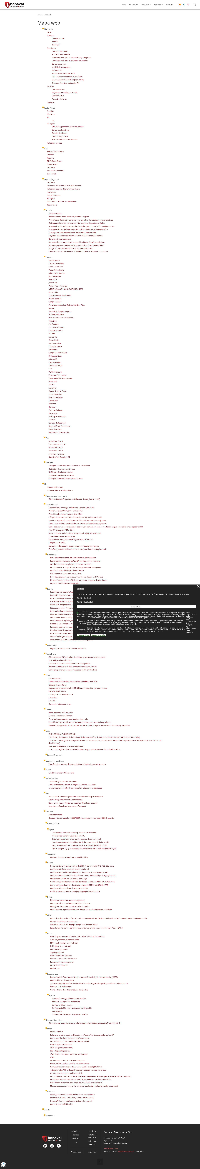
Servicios (50, 86)
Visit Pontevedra (55, 372)
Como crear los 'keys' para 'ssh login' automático (69, 1038)
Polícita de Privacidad (92, 1136)
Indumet (52, 404)
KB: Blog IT (56, 45)
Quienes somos (58, 38)
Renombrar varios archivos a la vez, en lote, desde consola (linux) (76, 1082)
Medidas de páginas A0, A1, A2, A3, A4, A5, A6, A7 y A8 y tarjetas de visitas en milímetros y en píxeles (89, 725)
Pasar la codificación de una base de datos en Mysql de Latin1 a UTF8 (79, 845)
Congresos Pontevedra (58, 353)
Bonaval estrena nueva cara (60, 239)
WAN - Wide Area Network (61, 955)
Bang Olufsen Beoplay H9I (59, 457)
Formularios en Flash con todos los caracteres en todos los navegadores (78, 523)
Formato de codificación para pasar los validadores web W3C (73, 681)
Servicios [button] (157, 5)
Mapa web (92, 1152)
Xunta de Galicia (55, 429)
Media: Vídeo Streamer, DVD (63, 73)
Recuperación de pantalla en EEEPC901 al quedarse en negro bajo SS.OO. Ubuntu (81, 818)
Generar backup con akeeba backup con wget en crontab (73, 611)
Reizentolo (53, 413)
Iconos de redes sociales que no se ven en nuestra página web (74, 546)
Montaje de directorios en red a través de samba (69, 906)
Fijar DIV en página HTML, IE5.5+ (62, 530)
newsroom (51, 192)
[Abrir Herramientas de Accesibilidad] (3, 1164)
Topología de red (57, 952)
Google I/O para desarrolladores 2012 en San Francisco (71, 248)
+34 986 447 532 (111, 1148)
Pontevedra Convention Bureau (61, 318)
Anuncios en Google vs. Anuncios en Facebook (67, 806)
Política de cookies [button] (84, 598)
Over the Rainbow (56, 410)
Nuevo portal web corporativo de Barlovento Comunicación (72, 232)
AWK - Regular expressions (61, 1044)
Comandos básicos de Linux (60, 704)
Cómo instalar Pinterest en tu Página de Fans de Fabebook (72, 784)
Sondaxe (52, 419)
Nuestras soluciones (60, 51)
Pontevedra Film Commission (60, 378)
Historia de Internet (55, 487)
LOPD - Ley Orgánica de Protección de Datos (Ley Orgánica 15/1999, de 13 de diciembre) (84, 749)
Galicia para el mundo (57, 416)
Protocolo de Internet (59, 965)
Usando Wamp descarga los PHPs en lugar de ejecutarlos (71, 507)
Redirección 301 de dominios (62, 980)
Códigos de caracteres (58, 685)
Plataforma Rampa (56, 314)
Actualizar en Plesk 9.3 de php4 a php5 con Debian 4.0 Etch (74, 924)
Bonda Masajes (55, 276)
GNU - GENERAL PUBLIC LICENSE (62, 734)
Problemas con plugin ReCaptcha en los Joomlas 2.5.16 (72, 592)
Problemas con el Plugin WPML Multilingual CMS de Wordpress (75, 567)
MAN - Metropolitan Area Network (64, 943)
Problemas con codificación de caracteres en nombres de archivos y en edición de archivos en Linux (90, 1076)
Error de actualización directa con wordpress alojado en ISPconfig (76, 577)
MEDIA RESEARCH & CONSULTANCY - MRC (66, 289)
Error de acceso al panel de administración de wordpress (73, 558)
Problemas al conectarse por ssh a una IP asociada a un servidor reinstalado (80, 1079)
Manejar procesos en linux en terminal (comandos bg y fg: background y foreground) (84, 1086)
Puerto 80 (53, 279)
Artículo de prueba (56, 454)
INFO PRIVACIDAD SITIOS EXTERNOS (62, 201)
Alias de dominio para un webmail (63, 921)
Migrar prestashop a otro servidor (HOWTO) (68, 648)
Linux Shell (53, 697)
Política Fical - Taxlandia (58, 286)
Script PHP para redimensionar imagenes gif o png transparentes (75, 533)
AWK (52, 1057)
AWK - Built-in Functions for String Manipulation (69, 1054)
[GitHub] (52, 1146)
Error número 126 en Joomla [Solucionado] (67, 633)
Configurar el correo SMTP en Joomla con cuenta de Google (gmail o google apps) (82, 875)
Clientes (50, 154)
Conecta (52, 407)
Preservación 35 (55, 298)
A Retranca (53, 349)
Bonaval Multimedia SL (126, 1151)
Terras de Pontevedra (57, 375)
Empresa (50, 35)
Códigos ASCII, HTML (57, 542)
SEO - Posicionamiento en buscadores (67, 76)
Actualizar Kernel (55, 814)
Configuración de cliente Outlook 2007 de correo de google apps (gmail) (79, 872)
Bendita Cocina (55, 343)
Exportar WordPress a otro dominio (64, 583)
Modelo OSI (55, 968)
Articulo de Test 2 (56, 450)
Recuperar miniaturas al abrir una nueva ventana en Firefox (73, 666)
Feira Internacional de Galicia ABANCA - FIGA (67, 305)
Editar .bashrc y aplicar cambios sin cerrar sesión (69, 1063)
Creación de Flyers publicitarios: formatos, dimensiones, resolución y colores (79, 722)
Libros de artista (55, 346)
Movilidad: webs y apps (61, 67)
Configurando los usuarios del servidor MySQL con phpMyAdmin (76, 1067)
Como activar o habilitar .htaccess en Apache (70, 1014)
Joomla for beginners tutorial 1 (62, 595)
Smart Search (52, 164)
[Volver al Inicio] (14, 4)
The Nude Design (55, 365)
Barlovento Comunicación (59, 432)
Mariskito (52, 388)
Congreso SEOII (55, 302)
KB (48, 117)
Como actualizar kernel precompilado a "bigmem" (70, 903)
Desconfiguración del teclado (60, 660)
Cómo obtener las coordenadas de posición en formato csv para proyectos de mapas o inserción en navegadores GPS (96, 527)
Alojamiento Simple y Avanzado (64, 92)
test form (51, 167)
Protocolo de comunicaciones (62, 962)
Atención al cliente (59, 99)
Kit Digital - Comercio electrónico (62, 469)
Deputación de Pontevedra (59, 426)
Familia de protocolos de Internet (63, 959)
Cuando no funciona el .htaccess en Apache (67, 1060)
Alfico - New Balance (57, 273)
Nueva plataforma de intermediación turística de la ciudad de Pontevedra (78, 229)
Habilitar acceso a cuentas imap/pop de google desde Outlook (75, 891)
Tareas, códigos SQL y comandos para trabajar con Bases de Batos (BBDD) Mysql (84, 848)
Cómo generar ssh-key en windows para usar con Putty (72, 1094)
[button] (195, 4)
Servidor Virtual (58, 96)
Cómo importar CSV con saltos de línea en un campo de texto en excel (77, 657)
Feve (50, 369)
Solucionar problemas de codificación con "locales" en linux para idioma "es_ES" (82, 1035)
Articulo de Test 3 (56, 447)
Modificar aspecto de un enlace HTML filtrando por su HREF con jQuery (77, 520)
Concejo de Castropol (57, 423)
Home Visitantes (53, 195)
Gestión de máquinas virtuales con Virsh (66, 1073)
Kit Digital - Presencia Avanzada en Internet (66, 478)
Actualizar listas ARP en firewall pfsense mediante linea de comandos (78, 1070)
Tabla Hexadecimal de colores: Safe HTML (65, 514)
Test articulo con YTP (57, 444)
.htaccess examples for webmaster (66, 1001)
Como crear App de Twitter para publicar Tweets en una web (73, 803)
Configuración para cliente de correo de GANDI (69, 888)
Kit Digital (51, 124)
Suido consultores (56, 267)
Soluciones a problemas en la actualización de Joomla (71, 640)
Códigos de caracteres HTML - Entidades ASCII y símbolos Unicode (75, 517)
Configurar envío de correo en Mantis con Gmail (69, 869)
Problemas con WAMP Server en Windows (66, 511)
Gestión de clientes (59, 133)
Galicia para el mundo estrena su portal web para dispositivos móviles (77, 223)
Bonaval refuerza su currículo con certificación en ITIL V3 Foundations (76, 242)
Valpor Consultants (56, 270)
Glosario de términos (57, 691)
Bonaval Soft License (55, 151)
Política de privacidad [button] (85, 602)
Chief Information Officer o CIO (61, 773)
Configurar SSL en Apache (62, 1005)
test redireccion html (55, 170)
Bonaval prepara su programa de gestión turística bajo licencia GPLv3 (76, 245)
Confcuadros (54, 324)
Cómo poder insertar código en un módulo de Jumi (70, 617)
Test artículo (52, 205)
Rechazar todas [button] (83, 635)
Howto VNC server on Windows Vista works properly (71, 1101)
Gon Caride (53, 292)
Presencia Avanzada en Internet (65, 139)
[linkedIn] (45, 1146)
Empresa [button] (132, 5)
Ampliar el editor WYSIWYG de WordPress (67, 570)
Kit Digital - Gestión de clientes (61, 472)
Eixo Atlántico (54, 340)
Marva (51, 308)
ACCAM (52, 333)
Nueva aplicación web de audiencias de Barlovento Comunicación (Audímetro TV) (81, 226)
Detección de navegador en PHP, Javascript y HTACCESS (71, 539)
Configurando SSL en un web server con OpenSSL (72, 1008)
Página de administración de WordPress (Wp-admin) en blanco (75, 561)
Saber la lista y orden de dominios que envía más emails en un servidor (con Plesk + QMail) (86, 928)
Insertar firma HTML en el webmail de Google (68, 878)
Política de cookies (54, 143)
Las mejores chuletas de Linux (61, 694)
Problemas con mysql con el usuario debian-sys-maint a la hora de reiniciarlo (81, 909)
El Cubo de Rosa (55, 356)
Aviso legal (75, 1131)
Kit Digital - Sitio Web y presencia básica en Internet (69, 465)
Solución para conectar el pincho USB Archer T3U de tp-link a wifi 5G (77, 936)
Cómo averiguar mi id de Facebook (63, 781)
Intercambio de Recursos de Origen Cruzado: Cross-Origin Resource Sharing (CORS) (84, 977)
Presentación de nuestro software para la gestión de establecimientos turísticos (81, 220)
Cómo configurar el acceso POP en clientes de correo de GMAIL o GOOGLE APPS (82, 882)
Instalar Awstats (56, 1031)
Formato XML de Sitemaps (61, 986)
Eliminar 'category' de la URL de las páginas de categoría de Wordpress (78, 580)
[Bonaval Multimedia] (52, 1138)
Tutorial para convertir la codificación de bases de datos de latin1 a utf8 (80, 842)
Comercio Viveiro (55, 330)
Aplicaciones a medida (61, 54)
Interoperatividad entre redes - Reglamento (66, 746)
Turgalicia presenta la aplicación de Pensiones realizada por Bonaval (76, 236)
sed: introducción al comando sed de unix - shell (69, 1041)
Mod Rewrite (57, 1011)
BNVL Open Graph (54, 161)
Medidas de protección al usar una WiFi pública (69, 857)
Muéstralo (53, 337)
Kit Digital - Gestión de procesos (61, 475)
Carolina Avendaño (56, 263)
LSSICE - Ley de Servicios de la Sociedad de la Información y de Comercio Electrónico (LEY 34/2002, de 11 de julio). (94, 737)
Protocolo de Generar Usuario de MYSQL (68, 836)
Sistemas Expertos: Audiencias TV (65, 83)
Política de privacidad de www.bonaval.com (64, 185)
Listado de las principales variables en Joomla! (68, 624)
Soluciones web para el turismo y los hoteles (70, 60)
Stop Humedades (56, 397)
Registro (50, 158)
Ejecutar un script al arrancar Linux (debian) (67, 900)
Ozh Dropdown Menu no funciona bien (65, 573)
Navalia (51, 384)
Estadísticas (82, 630)
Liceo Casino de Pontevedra (60, 295)
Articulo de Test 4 (56, 441)
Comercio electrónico (60, 130)
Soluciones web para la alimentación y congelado (71, 57)
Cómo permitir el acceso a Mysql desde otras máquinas (74, 832)
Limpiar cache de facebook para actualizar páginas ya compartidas (75, 788)
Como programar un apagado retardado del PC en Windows (73, 670)
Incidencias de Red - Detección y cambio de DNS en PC (72, 1097)
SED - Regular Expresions (60, 1051)
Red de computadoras (59, 949)
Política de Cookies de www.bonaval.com (63, 189)
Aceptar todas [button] (136, 607)
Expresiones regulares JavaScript (62, 536)
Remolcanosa (54, 260)
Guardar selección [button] (98, 635)
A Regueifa (53, 359)
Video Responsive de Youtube (61, 712)
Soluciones (51, 48)
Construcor (53, 400)
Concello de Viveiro (56, 327)
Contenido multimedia (82, 622)
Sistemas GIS (57, 70)
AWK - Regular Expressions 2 (61, 1047)
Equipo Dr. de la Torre (57, 391)
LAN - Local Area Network (60, 946)
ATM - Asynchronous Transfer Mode (64, 939)
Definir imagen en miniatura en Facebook (65, 799)
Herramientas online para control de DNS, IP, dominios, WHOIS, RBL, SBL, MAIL (82, 866)
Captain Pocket (55, 362)
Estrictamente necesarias (82, 615)
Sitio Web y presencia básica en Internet (68, 126)
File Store (51, 114)
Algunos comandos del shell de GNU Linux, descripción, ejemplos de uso (78, 688)
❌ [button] (198, 586)
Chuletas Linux (55, 678)
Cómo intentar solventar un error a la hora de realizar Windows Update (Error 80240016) (84, 1023)
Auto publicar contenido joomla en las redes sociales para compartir (76, 796)
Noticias (55, 41)
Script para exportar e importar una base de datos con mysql (76, 839)
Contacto (169, 5)
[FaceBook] (59, 1146)
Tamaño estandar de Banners (60, 716)
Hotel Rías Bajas (55, 394)
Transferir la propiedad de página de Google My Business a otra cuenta (77, 764)
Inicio (124, 5)
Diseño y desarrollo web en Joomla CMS (68, 80)
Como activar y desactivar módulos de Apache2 (69, 990)
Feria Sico (52, 321)
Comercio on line (59, 64)
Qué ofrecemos (58, 89)
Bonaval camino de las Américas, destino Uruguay (69, 216)
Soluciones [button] (145, 5)
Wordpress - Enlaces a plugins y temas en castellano (71, 564)
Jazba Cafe (53, 282)
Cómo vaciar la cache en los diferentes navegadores (69, 663)
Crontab (52, 701)
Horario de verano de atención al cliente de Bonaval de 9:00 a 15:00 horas (78, 252)
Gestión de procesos (60, 136)
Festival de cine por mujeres (60, 311)
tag (53, 120)
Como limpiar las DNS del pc (61, 1104)
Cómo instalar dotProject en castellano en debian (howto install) (74, 499)
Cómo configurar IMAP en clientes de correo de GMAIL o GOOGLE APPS (79, 885)
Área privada (76, 1152)
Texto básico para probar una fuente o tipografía (68, 719)
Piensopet (53, 381)
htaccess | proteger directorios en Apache (69, 998)
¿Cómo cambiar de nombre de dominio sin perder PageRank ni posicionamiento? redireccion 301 (89, 983)
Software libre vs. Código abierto (60, 490)
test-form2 (51, 174)
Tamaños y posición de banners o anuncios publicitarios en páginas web (77, 549)
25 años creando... (56, 213)
